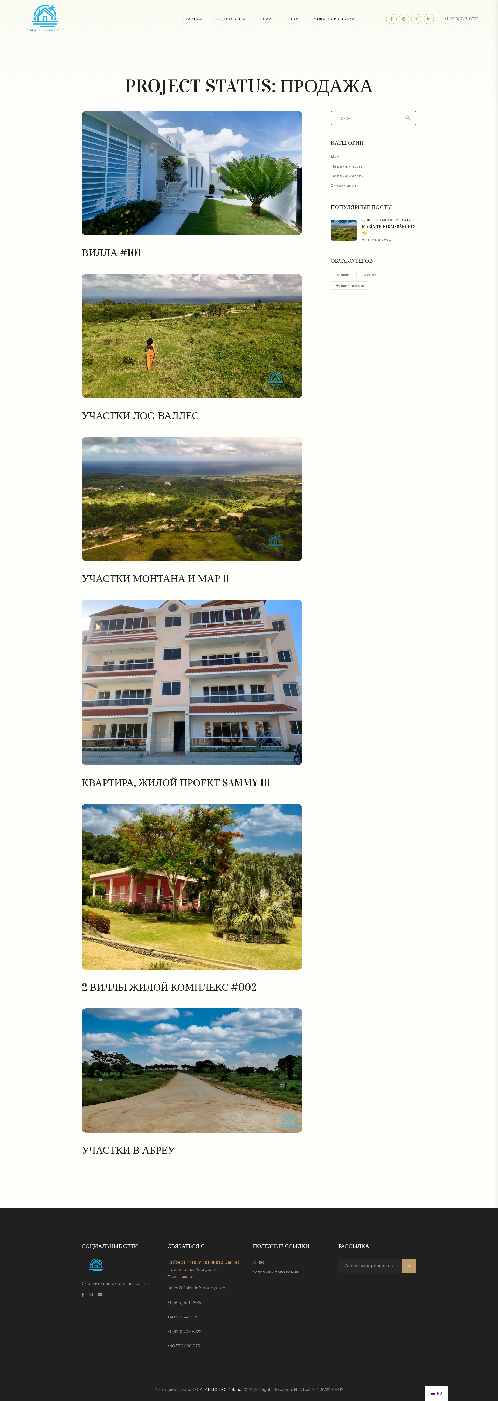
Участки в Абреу (128, 1150)
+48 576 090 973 (183, 1345)
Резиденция (343, 185)
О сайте (268, 19)
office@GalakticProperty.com (196, 1287)
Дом (335, 156)
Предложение (230, 19)
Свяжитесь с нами (332, 19)
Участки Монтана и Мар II (155, 578)
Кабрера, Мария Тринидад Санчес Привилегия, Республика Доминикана (203, 1269)
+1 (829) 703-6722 (461, 18)
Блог (293, 19)
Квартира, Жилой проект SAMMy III (176, 782)
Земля (370, 275)
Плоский (344, 275)
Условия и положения (275, 1272)
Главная (193, 19)
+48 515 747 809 (183, 1316)
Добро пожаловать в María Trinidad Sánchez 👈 (389, 226)
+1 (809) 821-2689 (184, 1302)
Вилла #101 (111, 252)
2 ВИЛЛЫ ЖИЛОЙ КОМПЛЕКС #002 (169, 987)
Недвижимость (347, 166)
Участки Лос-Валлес (140, 415)
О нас (259, 1262)
